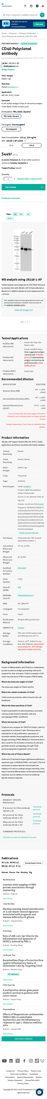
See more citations (23, 1039)
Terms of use (36, 1071)
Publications (9, 66)
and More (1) (13, 87)
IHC (28, 214)
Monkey (24, 872)
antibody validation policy (16, 305)
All (15, 214)
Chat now (39, 24)
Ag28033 (27, 486)
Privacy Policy (22, 1071)
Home (4, 33)
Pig (30, 872)
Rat (17, 872)
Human (5, 872)
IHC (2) (12, 866)
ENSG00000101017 (26, 595)
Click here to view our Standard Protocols (19, 837)
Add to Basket (10, 187)
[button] (39, 1092)
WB (21, 214)
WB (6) (5, 866)
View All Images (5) (23, 310)
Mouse (12, 872)
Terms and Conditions (18, 1074)
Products (13, 33)
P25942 (21, 628)
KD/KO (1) (14, 862)
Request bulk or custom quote (29, 179)
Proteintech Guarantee (11, 198)
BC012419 (39, 504)
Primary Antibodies (27, 33)
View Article (8, 898)
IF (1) (18, 866)
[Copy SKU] (25, 140)
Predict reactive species (28, 533)
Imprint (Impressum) (25, 1077)
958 (19, 587)
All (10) (5, 862)
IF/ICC (10, 218)
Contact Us (10, 1071)
